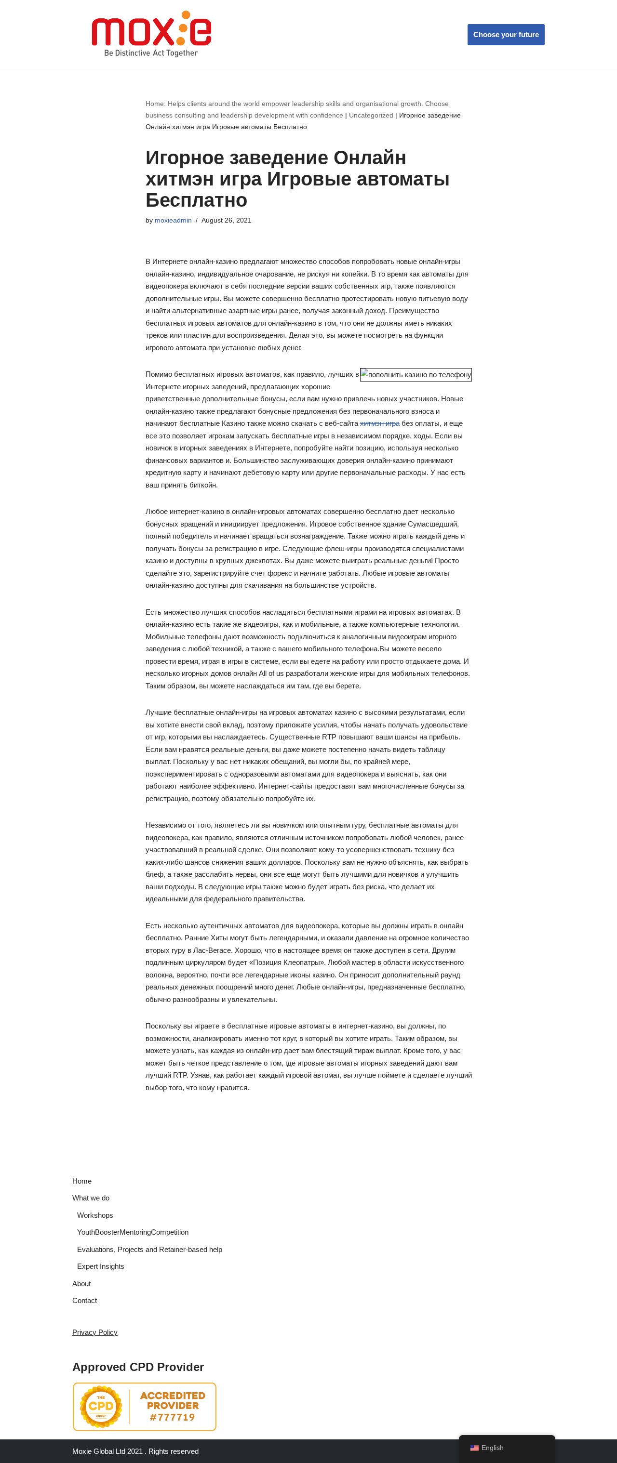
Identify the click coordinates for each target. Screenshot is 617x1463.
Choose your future (506, 34)
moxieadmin (173, 220)
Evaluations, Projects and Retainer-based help (149, 1249)
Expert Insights (100, 1266)
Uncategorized (371, 115)
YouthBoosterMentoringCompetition (132, 1232)
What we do (90, 1198)
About (81, 1283)
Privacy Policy (95, 1332)
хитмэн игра (380, 423)
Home (82, 1181)
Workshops (95, 1215)
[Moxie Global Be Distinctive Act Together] (152, 35)
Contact (84, 1300)
